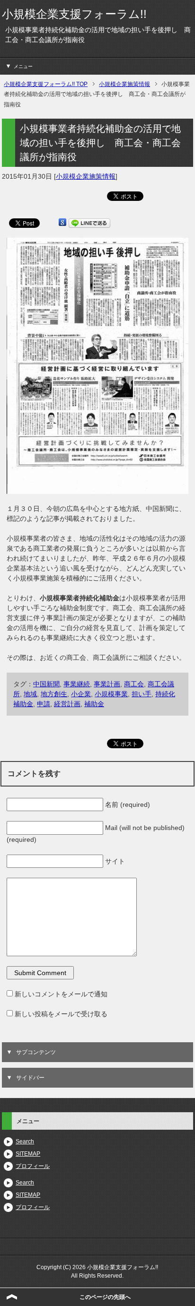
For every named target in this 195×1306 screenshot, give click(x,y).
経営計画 (67, 704)
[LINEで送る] (89, 222)
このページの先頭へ (105, 1297)
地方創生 (54, 694)
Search (25, 1141)
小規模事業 (111, 694)
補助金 (94, 704)
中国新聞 (46, 684)
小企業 (81, 694)
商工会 (134, 684)
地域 (30, 694)
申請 (43, 704)
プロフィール (33, 1166)
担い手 (141, 694)
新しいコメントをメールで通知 (61, 994)
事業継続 (76, 684)
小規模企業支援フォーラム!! (74, 14)
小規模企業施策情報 (85, 176)
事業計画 (107, 684)
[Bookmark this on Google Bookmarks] (62, 222)
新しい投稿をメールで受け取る (61, 1014)
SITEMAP (28, 1153)
